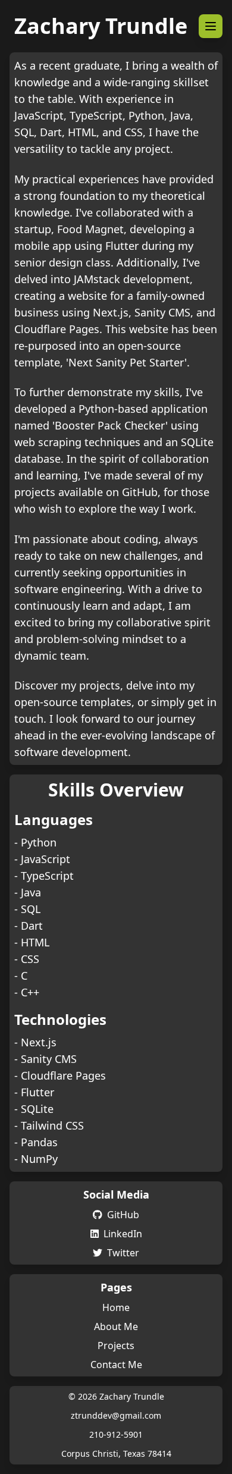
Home (116, 1307)
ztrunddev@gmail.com (116, 1415)
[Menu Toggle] (210, 26)
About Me (116, 1326)
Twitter (123, 1252)
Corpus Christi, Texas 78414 (116, 1453)
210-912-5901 (116, 1434)
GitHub (123, 1214)
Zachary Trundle (100, 25)
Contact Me (116, 1364)
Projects (116, 1345)
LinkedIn (123, 1233)
